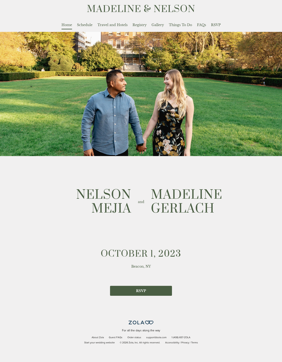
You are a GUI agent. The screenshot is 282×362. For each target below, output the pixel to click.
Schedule (84, 25)
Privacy (185, 343)
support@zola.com (156, 337)
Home (67, 25)
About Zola (98, 337)
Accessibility (172, 343)
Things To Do (180, 25)
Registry (140, 25)
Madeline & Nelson (141, 9)
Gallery (158, 25)
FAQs (201, 25)
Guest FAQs (115, 337)
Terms (194, 343)
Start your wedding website (99, 343)
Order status (134, 337)
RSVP (216, 25)
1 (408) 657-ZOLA (181, 337)
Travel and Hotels (112, 25)
